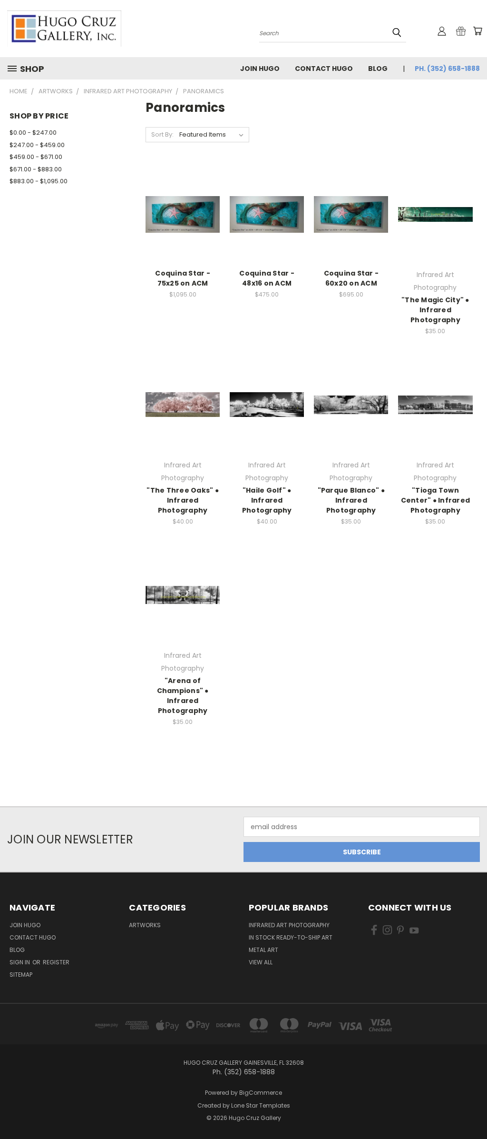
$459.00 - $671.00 (36, 156)
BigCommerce (260, 1093)
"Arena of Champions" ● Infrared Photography (183, 695)
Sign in (20, 962)
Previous (472, 1109)
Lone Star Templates (260, 1105)
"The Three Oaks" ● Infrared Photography (182, 500)
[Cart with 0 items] (477, 31)
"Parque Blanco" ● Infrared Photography (351, 500)
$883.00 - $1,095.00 (39, 181)
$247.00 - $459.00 (37, 144)
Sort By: (162, 134)
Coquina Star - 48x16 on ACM (266, 278)
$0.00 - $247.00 (33, 132)
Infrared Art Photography (289, 925)
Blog (378, 68)
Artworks (145, 925)
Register (56, 962)
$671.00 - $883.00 (36, 169)
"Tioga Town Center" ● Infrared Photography (435, 500)
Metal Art (263, 950)
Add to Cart (182, 231)
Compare (180, 213)
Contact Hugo (324, 68)
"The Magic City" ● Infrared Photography (435, 310)
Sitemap (21, 975)
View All (261, 962)
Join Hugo (260, 68)
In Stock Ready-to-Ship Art (290, 937)
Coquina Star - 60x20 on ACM (351, 278)
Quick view (182, 195)
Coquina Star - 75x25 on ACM (182, 278)
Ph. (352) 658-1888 (447, 68)
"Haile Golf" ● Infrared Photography (267, 500)
